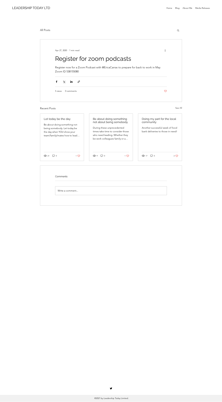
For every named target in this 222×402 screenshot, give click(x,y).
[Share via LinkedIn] (71, 81)
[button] (178, 30)
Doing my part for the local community (159, 120)
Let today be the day (57, 118)
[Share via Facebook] (56, 81)
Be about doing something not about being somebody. (110, 120)
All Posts (45, 30)
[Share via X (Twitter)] (64, 81)
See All (178, 108)
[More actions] (165, 50)
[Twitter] (111, 388)
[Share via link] (78, 81)
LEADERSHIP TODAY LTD (31, 8)
